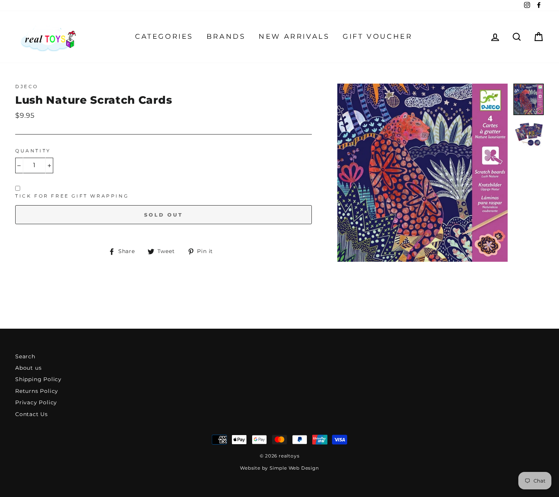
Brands (226, 36)
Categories (164, 36)
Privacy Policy (36, 402)
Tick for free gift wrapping (72, 196)
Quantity (33, 151)
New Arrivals (294, 36)
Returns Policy (36, 391)
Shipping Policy (38, 379)
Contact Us (31, 414)
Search (25, 356)
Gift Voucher (377, 36)
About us (28, 368)
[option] (422, 173)
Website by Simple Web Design (279, 468)
